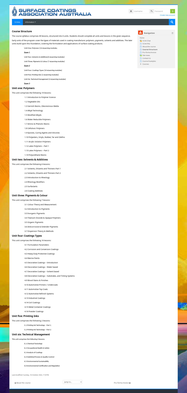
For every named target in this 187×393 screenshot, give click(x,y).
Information (29, 22)
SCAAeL (17, 22)
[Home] (51, 11)
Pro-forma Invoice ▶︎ (122, 383)
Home (142, 38)
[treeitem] (156, 38)
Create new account (167, 15)
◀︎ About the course (22, 383)
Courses (145, 64)
